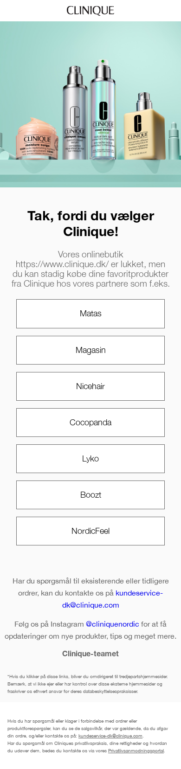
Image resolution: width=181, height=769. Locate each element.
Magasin (91, 350)
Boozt (90, 495)
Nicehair (90, 386)
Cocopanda (90, 422)
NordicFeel (90, 531)
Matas (91, 313)
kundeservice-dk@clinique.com (110, 735)
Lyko (90, 458)
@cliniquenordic (112, 624)
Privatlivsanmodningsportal (136, 750)
